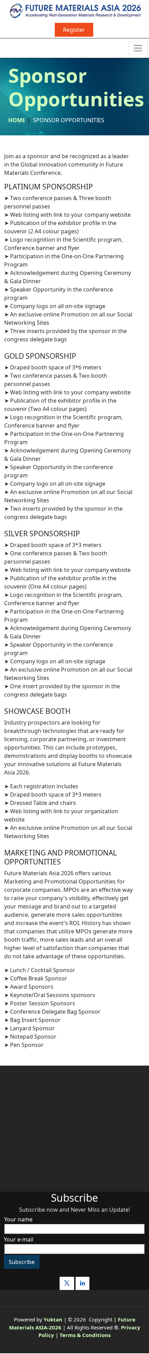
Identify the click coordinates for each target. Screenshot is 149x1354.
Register (74, 30)
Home (16, 120)
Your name (18, 1219)
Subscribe (22, 1262)
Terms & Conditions (85, 1334)
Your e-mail (18, 1239)
